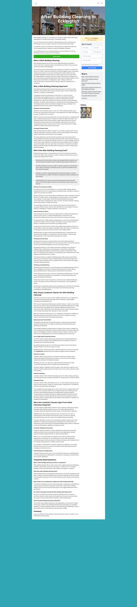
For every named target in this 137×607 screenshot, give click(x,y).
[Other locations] (98, 3)
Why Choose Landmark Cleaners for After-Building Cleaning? (91, 88)
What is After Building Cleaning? (90, 76)
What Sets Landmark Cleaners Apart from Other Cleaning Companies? (91, 92)
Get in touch (68, 25)
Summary (84, 98)
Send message (92, 68)
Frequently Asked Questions (89, 95)
